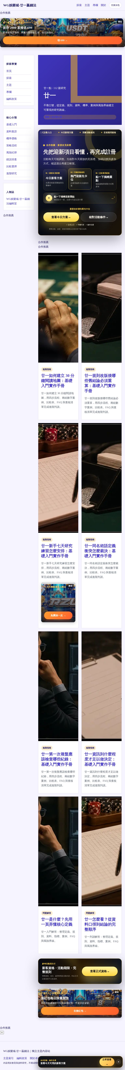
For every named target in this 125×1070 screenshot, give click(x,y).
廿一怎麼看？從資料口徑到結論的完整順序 (100, 924)
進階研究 (11, 173)
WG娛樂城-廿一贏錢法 (19, 5)
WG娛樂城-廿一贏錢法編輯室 (18, 201)
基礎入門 (11, 124)
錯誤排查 (11, 159)
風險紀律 (11, 152)
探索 (79, 5)
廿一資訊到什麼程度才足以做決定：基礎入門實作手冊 (100, 759)
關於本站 (35, 1058)
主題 (87, 5)
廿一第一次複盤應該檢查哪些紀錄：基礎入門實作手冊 (56, 759)
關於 (103, 5)
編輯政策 (11, 99)
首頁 (9, 71)
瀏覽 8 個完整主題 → (55, 117)
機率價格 (11, 138)
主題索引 (8, 1058)
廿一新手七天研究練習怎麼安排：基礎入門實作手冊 (56, 551)
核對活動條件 (98, 217)
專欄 (95, 5)
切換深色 (115, 5)
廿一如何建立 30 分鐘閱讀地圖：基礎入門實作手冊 (57, 380)
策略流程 (11, 145)
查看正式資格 (100, 971)
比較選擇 (11, 166)
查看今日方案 (61, 217)
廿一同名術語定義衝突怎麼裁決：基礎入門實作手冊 (100, 551)
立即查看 (107, 1061)
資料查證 (11, 131)
